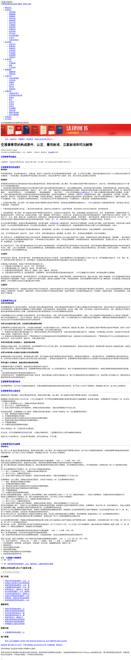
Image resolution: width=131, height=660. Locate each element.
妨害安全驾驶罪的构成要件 (15, 611)
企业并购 (63, 641)
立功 (47, 641)
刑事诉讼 (12, 48)
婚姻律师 (12, 72)
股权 (10, 65)
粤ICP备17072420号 (15, 645)
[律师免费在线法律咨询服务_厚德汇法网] (65, 4)
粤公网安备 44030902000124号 (35, 645)
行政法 (11, 104)
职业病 (39, 641)
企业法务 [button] (8, 59)
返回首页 (4, 645)
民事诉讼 (12, 46)
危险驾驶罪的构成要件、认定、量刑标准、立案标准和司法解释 (30, 564)
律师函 (11, 82)
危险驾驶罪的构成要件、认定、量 (17, 585)
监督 (58, 641)
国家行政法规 (14, 112)
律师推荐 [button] (8, 69)
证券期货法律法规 (15, 95)
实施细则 (15, 641)
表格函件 (12, 89)
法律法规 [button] (8, 91)
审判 (6, 641)
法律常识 (13, 139)
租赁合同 (33, 641)
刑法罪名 (30, 139)
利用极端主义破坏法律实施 (15, 624)
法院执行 (12, 57)
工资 (10, 641)
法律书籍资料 (14, 78)
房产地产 (12, 33)
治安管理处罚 (14, 40)
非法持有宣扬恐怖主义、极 (15, 613)
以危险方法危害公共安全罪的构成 (17, 583)
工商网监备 (51, 645)
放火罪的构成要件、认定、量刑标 (17, 591)
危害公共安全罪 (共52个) (44, 139)
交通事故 (12, 25)
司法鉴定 (12, 53)
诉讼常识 (12, 44)
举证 (27, 641)
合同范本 (12, 80)
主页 (6, 139)
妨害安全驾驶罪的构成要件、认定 (17, 596)
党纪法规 (12, 110)
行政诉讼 (12, 50)
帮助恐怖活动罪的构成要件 (15, 621)
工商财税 (12, 63)
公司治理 (12, 67)
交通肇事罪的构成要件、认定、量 (17, 587)
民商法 (11, 97)
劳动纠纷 (12, 18)
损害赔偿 (12, 29)
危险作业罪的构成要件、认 (15, 609)
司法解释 (12, 108)
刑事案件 (12, 16)
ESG (10, 61)
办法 (43, 641)
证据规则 (12, 55)
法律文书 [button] (8, 76)
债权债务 (12, 27)
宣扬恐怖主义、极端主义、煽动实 (17, 589)
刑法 (10, 100)
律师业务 (12, 74)
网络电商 (12, 20)
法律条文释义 (14, 93)
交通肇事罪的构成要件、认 (15, 632)
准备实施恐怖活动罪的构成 (15, 619)
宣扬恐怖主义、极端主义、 (15, 617)
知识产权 (12, 23)
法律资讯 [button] (8, 117)
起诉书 (11, 84)
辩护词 (11, 87)
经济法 (11, 106)
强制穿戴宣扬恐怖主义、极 (15, 615)
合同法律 (12, 31)
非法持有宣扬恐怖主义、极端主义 (17, 594)
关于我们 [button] (8, 119)
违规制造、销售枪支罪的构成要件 (17, 598)
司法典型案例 (14, 35)
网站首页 (8, 8)
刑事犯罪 (53, 641)
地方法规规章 (14, 115)
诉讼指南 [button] (8, 42)
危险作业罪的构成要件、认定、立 (17, 581)
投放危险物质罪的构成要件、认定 (17, 600)
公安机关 (22, 641)
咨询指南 (12, 12)
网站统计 (59, 645)
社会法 (11, 102)
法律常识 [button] (8, 10)
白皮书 (11, 38)
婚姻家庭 (12, 14)
